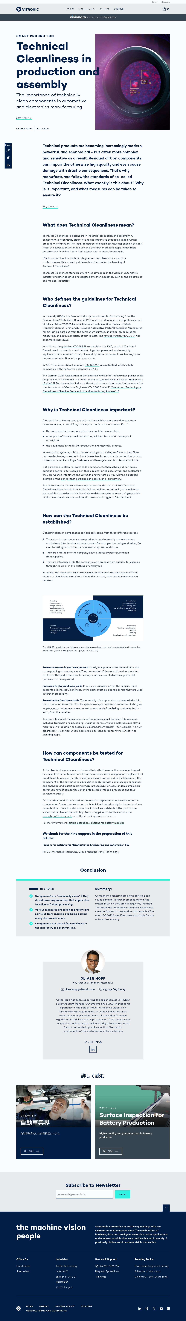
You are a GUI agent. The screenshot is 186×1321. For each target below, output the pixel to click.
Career (154, 2)
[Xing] (146, 1308)
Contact (86, 1306)
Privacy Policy (65, 1306)
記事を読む (22, 117)
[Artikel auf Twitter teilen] (8, 157)
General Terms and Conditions (46, 1310)
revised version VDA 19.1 (118, 335)
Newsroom (165, 2)
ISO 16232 (91, 365)
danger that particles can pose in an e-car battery (91, 478)
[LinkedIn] (93, 1049)
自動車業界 (35, 1122)
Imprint (44, 1306)
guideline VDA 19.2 (72, 346)
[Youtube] (161, 1308)
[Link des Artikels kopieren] (8, 150)
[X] (154, 1308)
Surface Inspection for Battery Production (131, 1118)
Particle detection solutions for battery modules (95, 822)
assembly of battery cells (57, 816)
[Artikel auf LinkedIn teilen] (8, 164)
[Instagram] (168, 1308)
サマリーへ (49, 206)
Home (29, 1306)
